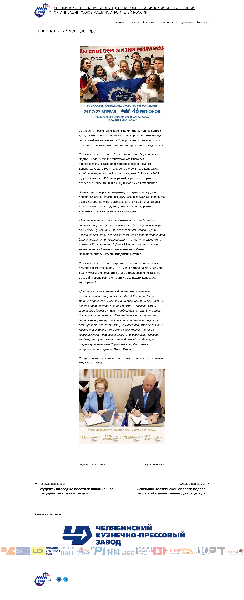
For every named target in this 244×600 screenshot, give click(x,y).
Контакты (203, 22)
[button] (8, 551)
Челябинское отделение (176, 22)
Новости (134, 22)
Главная (118, 22)
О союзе (149, 22)
